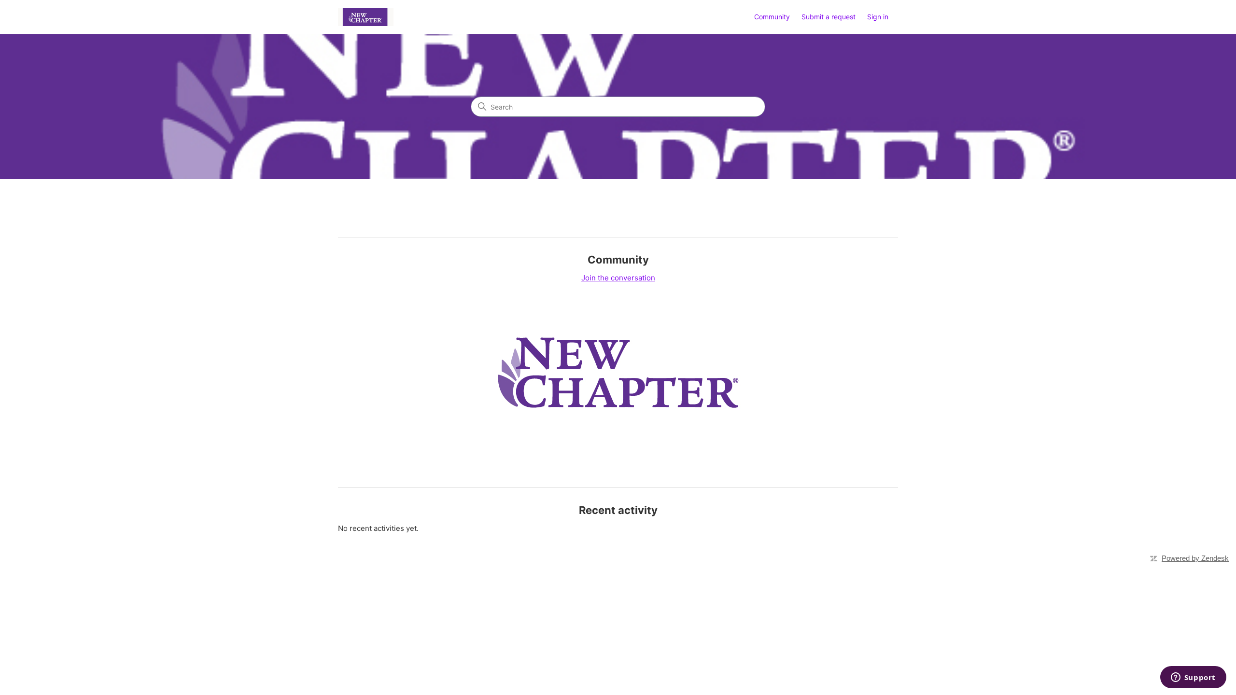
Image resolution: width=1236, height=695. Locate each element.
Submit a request (828, 17)
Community (772, 17)
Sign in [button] (877, 17)
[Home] (365, 17)
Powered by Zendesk (1195, 558)
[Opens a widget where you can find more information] (1193, 678)
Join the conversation (618, 277)
